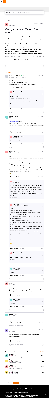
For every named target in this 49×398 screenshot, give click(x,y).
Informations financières (18, 395)
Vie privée (16, 396)
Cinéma (8, 20)
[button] (11, 108)
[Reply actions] (42, 94)
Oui (16, 382)
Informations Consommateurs (27, 396)
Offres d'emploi (8, 396)
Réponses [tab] (8, 72)
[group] (33, 56)
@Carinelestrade (13, 121)
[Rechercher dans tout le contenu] (41, 12)
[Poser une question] (45, 394)
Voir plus (42, 351)
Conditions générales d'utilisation (21, 392)
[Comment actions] (43, 78)
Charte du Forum (8, 392)
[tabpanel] (24, 210)
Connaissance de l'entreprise (31, 395)
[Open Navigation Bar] (2, 1)
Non (9, 382)
